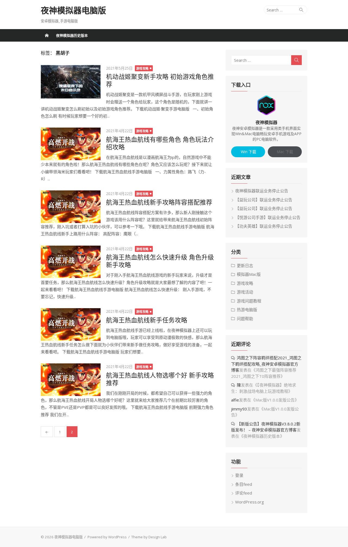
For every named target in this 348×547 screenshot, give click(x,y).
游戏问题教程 (249, 301)
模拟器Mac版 (249, 274)
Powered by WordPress (107, 536)
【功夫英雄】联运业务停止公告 (263, 226)
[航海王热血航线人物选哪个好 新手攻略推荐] (71, 379)
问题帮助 (245, 318)
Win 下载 (248, 151)
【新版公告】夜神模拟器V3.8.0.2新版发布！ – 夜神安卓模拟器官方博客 (265, 427)
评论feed (243, 493)
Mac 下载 (285, 151)
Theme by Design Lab (149, 536)
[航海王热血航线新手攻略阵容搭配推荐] (71, 206)
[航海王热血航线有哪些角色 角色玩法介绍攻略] (71, 144)
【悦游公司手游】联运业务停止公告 (267, 217)
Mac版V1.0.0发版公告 (275, 400)
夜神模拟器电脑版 (73, 10)
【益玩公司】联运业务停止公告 (263, 199)
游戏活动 (245, 292)
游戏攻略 (142, 68)
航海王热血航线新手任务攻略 (146, 320)
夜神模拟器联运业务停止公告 (261, 190)
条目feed (243, 484)
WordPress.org (249, 502)
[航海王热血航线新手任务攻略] (71, 324)
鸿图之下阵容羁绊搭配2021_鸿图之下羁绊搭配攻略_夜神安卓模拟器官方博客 (266, 364)
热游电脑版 (247, 309)
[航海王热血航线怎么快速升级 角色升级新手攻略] (71, 262)
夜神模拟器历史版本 (72, 35)
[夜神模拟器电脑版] (47, 35)
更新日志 (245, 265)
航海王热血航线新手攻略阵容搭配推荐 (159, 202)
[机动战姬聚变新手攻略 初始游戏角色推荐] (71, 82)
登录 (239, 475)
